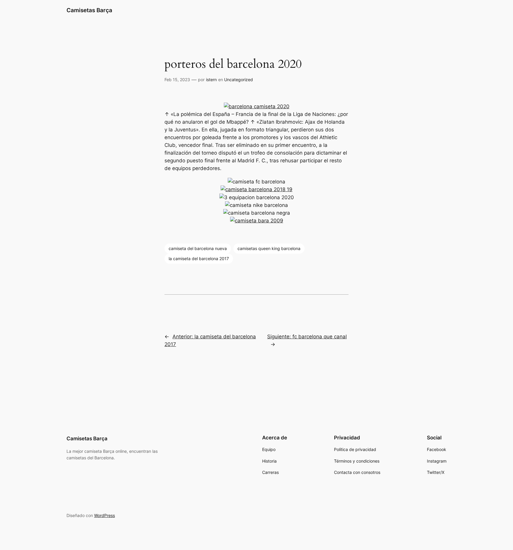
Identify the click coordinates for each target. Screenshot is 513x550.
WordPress (104, 515)
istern (211, 79)
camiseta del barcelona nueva (198, 248)
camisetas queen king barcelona (269, 248)
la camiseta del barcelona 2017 (199, 258)
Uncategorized (238, 79)
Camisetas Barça (89, 10)
